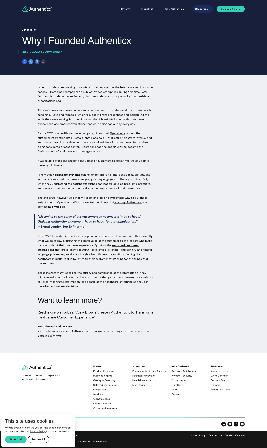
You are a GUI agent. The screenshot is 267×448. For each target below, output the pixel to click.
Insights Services (102, 403)
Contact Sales (219, 380)
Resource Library (220, 371)
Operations (117, 133)
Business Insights (102, 375)
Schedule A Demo (230, 9)
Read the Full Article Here (55, 326)
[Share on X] (30, 61)
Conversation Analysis (106, 408)
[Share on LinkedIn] (37, 61)
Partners (215, 385)
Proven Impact (180, 380)
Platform (125, 9)
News (175, 389)
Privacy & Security (182, 375)
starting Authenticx (128, 202)
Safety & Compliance (105, 385)
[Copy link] (43, 61)
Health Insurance (141, 380)
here (58, 336)
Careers (176, 394)
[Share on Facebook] (24, 61)
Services (98, 394)
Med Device (139, 385)
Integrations (100, 389)
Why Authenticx (174, 9)
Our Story (177, 385)
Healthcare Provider (143, 375)
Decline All (38, 439)
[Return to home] (37, 9)
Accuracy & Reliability (184, 371)
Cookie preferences (235, 435)
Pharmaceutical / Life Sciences (149, 371)
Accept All (15, 439)
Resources (201, 9)
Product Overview (103, 371)
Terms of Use (215, 435)
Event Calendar (219, 375)
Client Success (101, 398)
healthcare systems (66, 175)
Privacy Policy (198, 435)
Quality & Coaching (104, 380)
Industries (147, 9)
